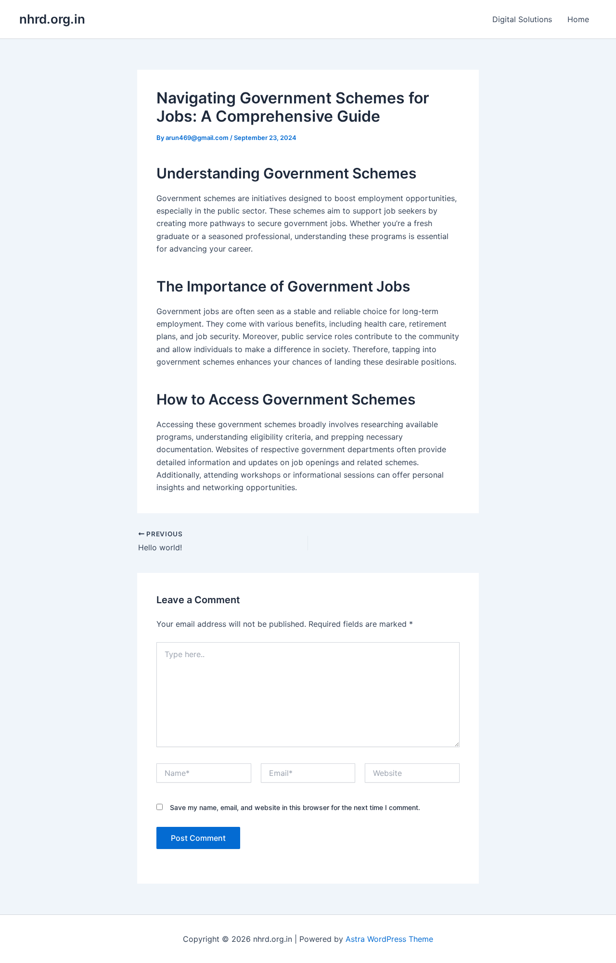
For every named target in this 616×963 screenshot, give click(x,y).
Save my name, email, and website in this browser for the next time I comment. (295, 807)
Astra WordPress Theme (389, 939)
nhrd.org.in (52, 19)
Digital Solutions (522, 19)
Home (578, 19)
